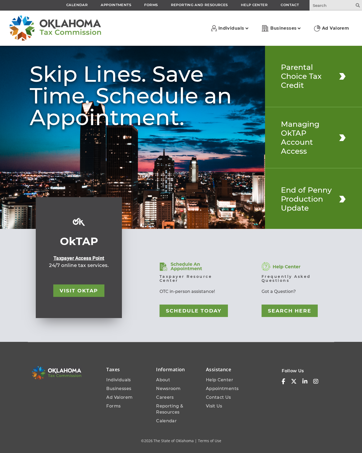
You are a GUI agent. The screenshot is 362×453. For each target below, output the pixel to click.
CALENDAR (77, 5)
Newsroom (168, 388)
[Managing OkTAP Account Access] (342, 137)
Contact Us (218, 397)
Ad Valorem (119, 397)
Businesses (118, 388)
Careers (165, 397)
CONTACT (290, 5)
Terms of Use (209, 440)
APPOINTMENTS (116, 5)
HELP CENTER (254, 5)
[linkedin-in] (304, 381)
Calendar (166, 420)
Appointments (222, 388)
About (163, 379)
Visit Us (214, 406)
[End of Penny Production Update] (342, 199)
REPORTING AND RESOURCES (199, 5)
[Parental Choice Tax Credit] (342, 76)
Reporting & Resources (169, 409)
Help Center (219, 379)
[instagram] (315, 381)
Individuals (118, 379)
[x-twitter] (294, 381)
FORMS (151, 5)
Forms (113, 406)
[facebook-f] (283, 381)
